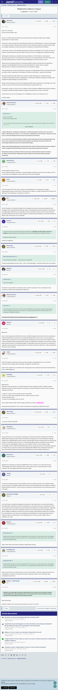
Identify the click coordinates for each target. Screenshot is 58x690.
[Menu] (2, 2)
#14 (55, 433)
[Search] (56, 2)
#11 (55, 358)
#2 (55, 109)
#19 (55, 556)
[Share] (53, 27)
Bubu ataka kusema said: (9, 256)
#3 (55, 166)
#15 (55, 461)
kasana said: (6, 279)
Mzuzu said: (6, 113)
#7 (55, 252)
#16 (55, 479)
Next (6, 16)
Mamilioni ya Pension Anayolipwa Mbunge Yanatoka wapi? (22, 617)
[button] (52, 2)
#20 (55, 587)
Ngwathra (25, 11)
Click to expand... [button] (29, 126)
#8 (55, 274)
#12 (55, 380)
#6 (55, 227)
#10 (55, 328)
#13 (55, 417)
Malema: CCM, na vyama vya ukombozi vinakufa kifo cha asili (23, 632)
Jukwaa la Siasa (9, 620)
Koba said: (6, 305)
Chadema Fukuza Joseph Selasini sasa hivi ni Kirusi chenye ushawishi (25, 647)
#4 (55, 185)
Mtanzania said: (7, 533)
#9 (55, 301)
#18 (55, 528)
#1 (55, 26)
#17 (55, 500)
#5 (55, 204)
